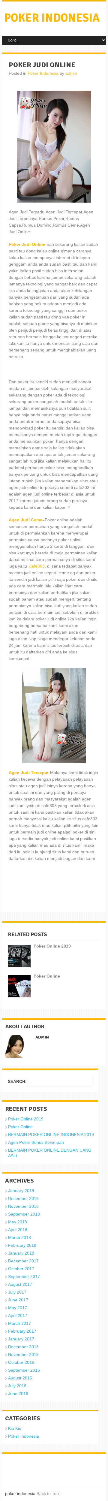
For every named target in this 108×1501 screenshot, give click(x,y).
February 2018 (22, 1245)
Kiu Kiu (14, 1428)
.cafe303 (36, 566)
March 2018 (19, 1237)
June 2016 (18, 1393)
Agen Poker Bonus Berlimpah (36, 1142)
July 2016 (17, 1385)
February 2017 (22, 1331)
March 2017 (19, 1323)
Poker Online (20, 1126)
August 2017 (20, 1284)
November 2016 (23, 1354)
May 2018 (17, 1221)
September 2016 (24, 1370)
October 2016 (21, 1362)
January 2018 (21, 1253)
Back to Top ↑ (49, 1493)
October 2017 (21, 1268)
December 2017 (23, 1260)
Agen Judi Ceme (25, 519)
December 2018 (23, 1198)
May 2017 (17, 1307)
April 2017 (17, 1315)
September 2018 (24, 1214)
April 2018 (17, 1229)
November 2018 (23, 1206)
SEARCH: (17, 1081)
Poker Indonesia (43, 73)
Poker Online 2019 (26, 1119)
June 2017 (18, 1300)
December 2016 (23, 1346)
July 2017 (17, 1292)
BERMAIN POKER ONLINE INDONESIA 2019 (51, 1134)
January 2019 (21, 1190)
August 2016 (20, 1378)
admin (71, 73)
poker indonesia (52, 18)
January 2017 (21, 1339)
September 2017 (24, 1276)
